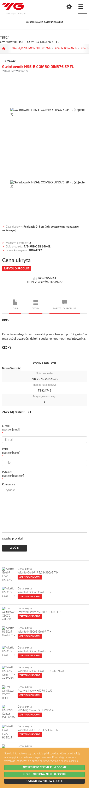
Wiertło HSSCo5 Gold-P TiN (35, 592)
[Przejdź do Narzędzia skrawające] (3, 48)
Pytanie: (13, 474)
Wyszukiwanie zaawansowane (44, 22)
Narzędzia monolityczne (31, 48)
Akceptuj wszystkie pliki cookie (44, 767)
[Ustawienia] (69, 7)
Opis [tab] (15, 308)
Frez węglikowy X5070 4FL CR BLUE (40, 612)
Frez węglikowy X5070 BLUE (35, 691)
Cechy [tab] (35, 308)
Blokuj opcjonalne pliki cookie (44, 774)
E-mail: (11, 428)
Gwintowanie (66, 48)
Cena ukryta (16, 260)
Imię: (11, 451)
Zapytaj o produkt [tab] (64, 308)
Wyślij (14, 548)
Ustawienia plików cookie (44, 781)
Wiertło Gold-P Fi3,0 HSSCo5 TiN (38, 730)
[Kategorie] (81, 7)
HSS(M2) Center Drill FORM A (36, 710)
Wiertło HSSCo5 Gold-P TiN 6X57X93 (41, 671)
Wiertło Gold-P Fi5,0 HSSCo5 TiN (38, 572)
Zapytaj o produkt (16, 268)
